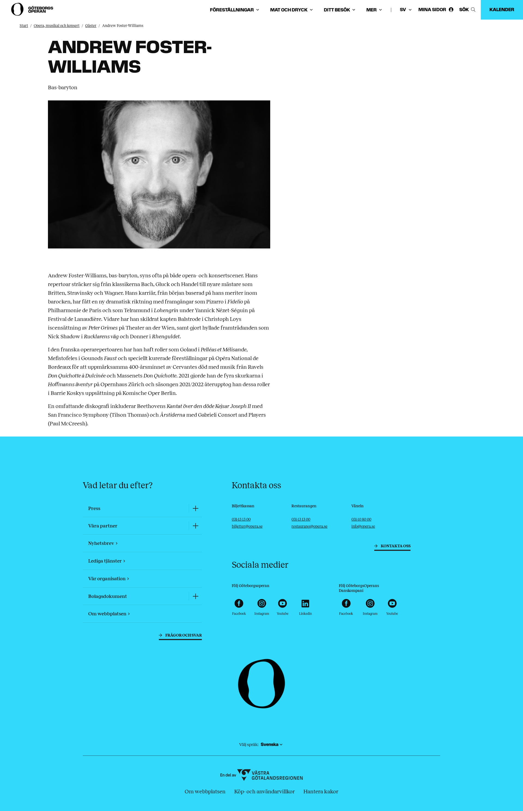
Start (24, 26)
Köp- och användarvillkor (264, 791)
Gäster (90, 26)
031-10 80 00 (361, 519)
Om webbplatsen (205, 791)
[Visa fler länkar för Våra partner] (195, 525)
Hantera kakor (320, 791)
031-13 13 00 (241, 519)
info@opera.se (363, 526)
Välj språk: (249, 744)
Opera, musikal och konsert (57, 26)
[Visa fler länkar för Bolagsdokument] (195, 596)
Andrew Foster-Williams (122, 26)
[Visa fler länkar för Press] (195, 508)
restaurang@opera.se (309, 526)
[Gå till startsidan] (32, 9)
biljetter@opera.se (247, 526)
